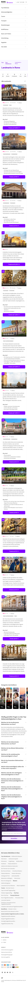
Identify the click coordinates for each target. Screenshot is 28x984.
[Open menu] (26, 2)
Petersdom (4, 859)
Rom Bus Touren (10, 888)
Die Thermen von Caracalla (8, 868)
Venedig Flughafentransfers (8, 921)
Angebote (3, 42)
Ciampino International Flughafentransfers (12, 906)
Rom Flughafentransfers (7, 897)
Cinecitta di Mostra (17, 871)
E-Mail (4, 942)
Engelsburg (11, 861)
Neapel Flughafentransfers (8, 918)
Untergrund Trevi (5, 876)
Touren (3, 16)
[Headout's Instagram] (5, 972)
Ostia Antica (17, 878)
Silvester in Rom (12, 909)
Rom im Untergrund (6, 880)
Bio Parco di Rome (5, 871)
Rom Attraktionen (8, 63)
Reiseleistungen (5, 25)
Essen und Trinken (6, 34)
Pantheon (3, 863)
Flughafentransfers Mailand (8, 916)
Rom (2, 62)
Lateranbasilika (15, 876)
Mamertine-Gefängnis (6, 878)
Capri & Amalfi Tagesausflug (8, 890)
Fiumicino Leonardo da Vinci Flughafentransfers (8, 903)
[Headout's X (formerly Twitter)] (12, 972)
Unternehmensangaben (7, 950)
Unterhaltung (4, 38)
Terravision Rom (19, 897)
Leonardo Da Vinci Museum (8, 885)
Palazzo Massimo (5, 873)
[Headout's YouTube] (7, 972)
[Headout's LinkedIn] (2, 972)
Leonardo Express (5, 900)
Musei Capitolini (21, 885)
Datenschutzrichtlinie (6, 952)
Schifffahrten (4, 29)
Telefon (4, 940)
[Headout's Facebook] (10, 972)
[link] (9, 698)
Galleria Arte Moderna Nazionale (9, 866)
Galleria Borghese (5, 883)
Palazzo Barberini (12, 863)
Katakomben (19, 861)
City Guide (4, 47)
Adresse (20, 102)
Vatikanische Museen (16, 856)
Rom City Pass (4, 895)
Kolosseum (4, 861)
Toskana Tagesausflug (6, 893)
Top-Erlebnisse (5, 8)
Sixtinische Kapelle (13, 859)
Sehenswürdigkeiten (6, 12)
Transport (3, 21)
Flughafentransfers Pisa (7, 923)
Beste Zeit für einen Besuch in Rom (10, 911)
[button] (25, 81)
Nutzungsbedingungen (7, 954)
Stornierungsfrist (5, 957)
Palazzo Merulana (16, 873)
